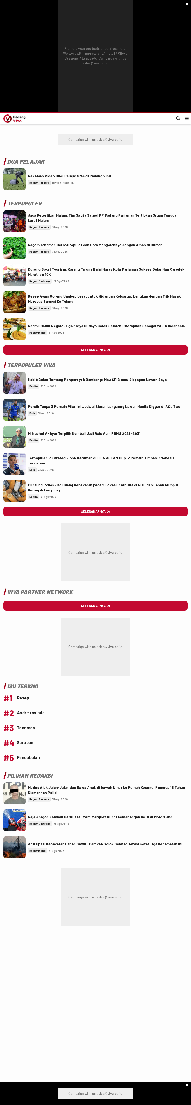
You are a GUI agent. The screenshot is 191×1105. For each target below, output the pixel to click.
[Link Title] (14, 179)
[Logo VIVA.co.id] (13, 118)
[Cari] (178, 118)
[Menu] (187, 118)
